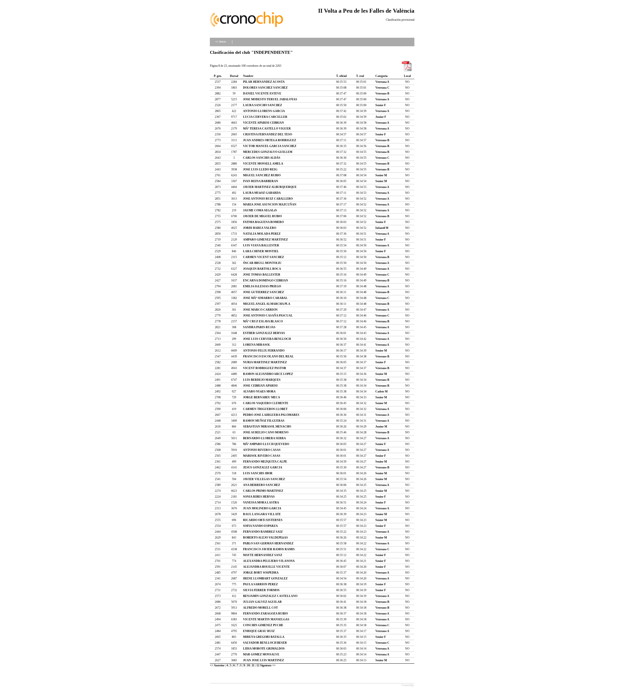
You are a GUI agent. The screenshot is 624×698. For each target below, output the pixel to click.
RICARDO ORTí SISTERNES (263, 520)
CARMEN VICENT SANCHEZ (263, 257)
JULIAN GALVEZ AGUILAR (262, 602)
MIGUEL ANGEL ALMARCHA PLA (266, 304)
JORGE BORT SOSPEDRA (261, 572)
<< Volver (220, 41)
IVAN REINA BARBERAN (260, 181)
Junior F (380, 117)
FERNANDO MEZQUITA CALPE (265, 461)
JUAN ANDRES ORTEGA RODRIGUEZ (269, 140)
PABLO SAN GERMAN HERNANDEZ (268, 543)
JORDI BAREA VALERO (259, 228)
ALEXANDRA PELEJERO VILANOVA (269, 561)
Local (407, 76)
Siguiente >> (268, 665)
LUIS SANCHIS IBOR (258, 473)
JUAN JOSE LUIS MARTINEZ (263, 660)
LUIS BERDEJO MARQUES (262, 380)
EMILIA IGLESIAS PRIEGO (262, 286)
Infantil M (381, 228)
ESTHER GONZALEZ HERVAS (264, 333)
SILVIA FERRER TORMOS (261, 590)
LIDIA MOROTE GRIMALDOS (264, 648)
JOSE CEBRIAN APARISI (260, 385)
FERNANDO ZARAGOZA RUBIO (265, 613)
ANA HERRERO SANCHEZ (261, 485)
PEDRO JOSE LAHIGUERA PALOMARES (271, 415)
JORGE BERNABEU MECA (261, 397)
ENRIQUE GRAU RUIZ (259, 631)
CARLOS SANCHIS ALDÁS (261, 157)
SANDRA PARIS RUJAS (259, 327)
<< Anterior (217, 665)
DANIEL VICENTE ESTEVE (262, 93)
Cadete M (381, 391)
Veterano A (382, 99)
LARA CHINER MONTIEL (261, 251)
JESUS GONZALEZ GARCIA (262, 467)
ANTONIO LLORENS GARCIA (264, 111)
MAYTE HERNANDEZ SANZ (262, 555)
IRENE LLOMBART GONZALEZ (265, 578)
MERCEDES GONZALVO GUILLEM (267, 152)
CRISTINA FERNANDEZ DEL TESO (267, 134)
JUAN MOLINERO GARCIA (262, 508)
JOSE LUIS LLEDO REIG (260, 169)
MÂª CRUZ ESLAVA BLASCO (263, 321)
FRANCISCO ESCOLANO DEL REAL (268, 356)
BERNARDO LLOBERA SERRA (264, 438)
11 (253, 665)
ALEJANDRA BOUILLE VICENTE (266, 566)
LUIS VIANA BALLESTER (261, 245)
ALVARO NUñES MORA (259, 391)
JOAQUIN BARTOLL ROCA (262, 268)
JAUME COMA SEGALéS (260, 210)
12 (257, 665)
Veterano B (382, 93)
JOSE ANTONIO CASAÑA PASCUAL (268, 315)
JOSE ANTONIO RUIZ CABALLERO (268, 198)
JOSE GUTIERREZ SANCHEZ (263, 292)
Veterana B (382, 152)
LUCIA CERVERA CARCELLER (265, 117)
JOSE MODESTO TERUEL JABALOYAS (270, 99)
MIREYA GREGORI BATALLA (263, 637)
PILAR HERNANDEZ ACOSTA (264, 82)
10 (248, 665)
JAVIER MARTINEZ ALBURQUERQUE (270, 187)
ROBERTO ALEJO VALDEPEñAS (265, 537)
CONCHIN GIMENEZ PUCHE (263, 625)
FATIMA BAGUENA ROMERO (263, 222)
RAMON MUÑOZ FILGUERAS (263, 420)
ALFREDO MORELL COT (260, 607)
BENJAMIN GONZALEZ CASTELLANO (270, 596)
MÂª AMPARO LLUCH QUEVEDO (266, 444)
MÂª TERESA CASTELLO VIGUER (267, 128)
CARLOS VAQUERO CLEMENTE (265, 403)
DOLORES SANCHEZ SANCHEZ (265, 87)
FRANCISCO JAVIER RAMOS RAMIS (269, 549)
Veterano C (382, 157)
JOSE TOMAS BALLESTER (261, 274)
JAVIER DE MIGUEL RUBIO (262, 216)
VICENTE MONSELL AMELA (263, 163)
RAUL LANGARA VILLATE (262, 514)
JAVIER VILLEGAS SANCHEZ (264, 479)
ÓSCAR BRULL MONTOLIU (262, 263)
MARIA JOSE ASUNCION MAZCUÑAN (269, 204)
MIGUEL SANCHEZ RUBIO (262, 175)
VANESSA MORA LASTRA (261, 502)
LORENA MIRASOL (256, 344)
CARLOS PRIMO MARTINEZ (263, 491)
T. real (360, 76)
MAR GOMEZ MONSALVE (261, 654)
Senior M (381, 175)
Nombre (248, 76)
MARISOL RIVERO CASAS (261, 455)
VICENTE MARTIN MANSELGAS (266, 619)
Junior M (381, 426)
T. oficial (341, 76)
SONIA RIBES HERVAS (259, 496)
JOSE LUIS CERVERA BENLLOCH (267, 339)
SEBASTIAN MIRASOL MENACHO (267, 426)
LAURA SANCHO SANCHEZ (262, 105)
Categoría (381, 76)
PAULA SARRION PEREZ (260, 584)
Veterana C (382, 87)
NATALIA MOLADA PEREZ (262, 233)
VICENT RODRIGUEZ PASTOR (264, 368)
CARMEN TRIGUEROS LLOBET (265, 409)
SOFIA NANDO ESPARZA (260, 526)
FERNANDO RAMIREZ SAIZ (263, 531)
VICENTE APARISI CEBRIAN (263, 122)
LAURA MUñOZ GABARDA (262, 193)
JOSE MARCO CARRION (260, 309)
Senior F (380, 105)
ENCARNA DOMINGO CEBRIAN (265, 280)
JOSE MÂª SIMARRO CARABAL (265, 298)
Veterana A (382, 82)
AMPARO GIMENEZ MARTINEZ (265, 239)
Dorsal (234, 76)
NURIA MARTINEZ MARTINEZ (265, 362)
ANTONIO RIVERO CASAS (262, 450)
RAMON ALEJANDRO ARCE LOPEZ (268, 374)
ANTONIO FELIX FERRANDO (263, 350)
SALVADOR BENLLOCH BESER (265, 642)
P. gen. (218, 76)
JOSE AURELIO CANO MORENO (265, 432)
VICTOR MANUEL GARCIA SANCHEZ (269, 146)
